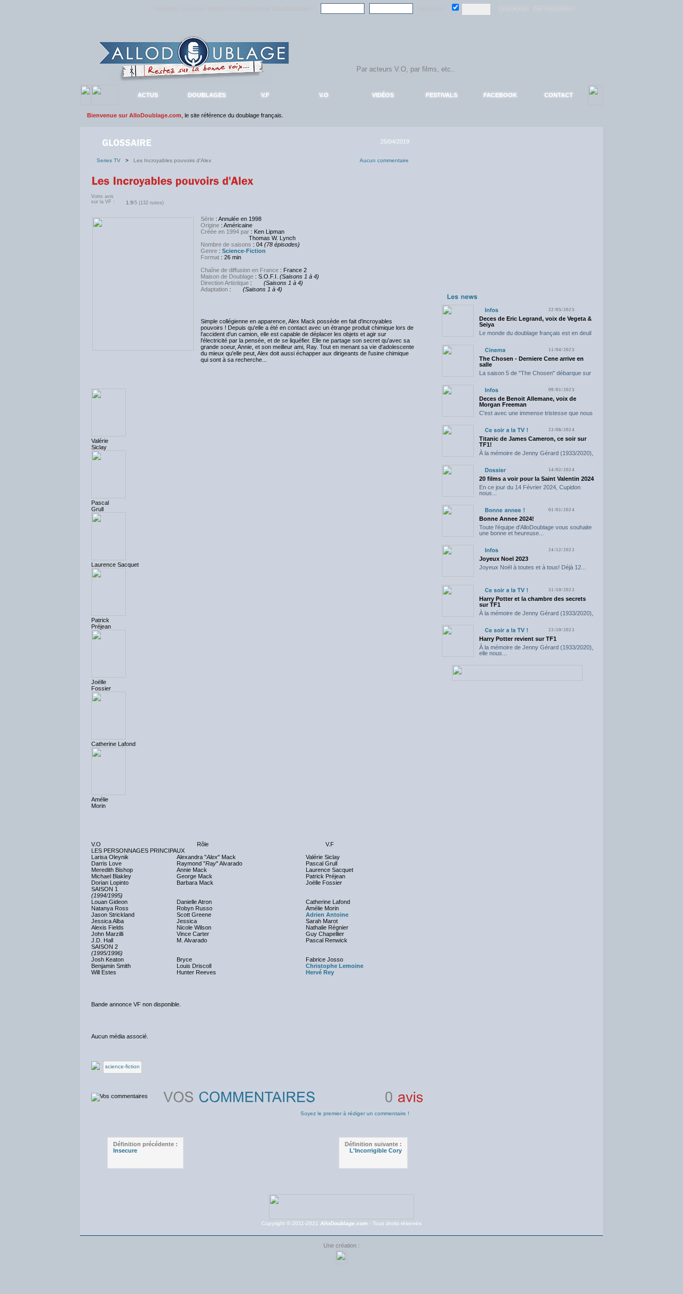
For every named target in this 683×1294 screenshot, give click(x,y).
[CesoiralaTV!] (506, 430)
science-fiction (122, 1066)
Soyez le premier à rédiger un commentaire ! (354, 1113)
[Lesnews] (462, 296)
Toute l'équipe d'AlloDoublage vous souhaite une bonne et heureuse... (535, 530)
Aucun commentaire (384, 160)
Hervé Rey (320, 972)
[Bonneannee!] (505, 510)
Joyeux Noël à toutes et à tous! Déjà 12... (532, 567)
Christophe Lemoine (334, 966)
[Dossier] (495, 470)
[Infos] (491, 310)
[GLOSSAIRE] (128, 142)
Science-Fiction (244, 251)
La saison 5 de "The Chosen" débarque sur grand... (535, 376)
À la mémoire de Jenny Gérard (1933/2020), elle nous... (536, 456)
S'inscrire (513, 9)
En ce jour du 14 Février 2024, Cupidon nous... (530, 490)
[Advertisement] (517, 223)
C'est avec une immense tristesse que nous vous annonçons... (536, 416)
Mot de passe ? (554, 9)
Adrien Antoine (327, 914)
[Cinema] (495, 350)
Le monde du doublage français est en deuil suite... (535, 336)
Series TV (111, 160)
